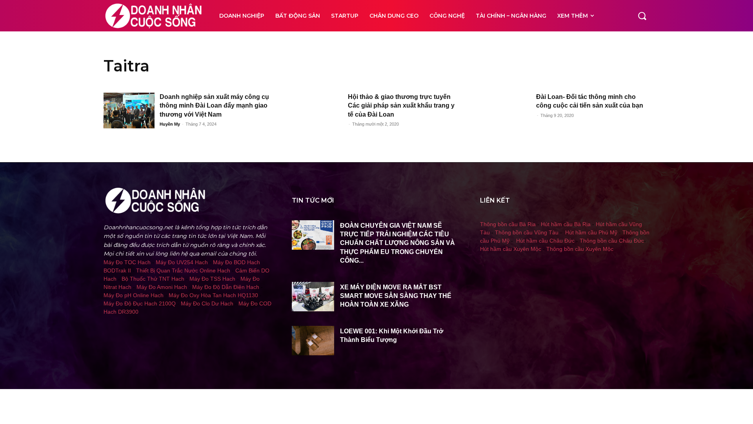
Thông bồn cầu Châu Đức (612, 241)
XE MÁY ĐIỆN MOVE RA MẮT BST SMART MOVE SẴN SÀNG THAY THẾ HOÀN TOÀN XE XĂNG (395, 296)
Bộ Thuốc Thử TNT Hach (153, 279)
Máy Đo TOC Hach (127, 262)
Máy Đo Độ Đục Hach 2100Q (140, 303)
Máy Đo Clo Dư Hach (207, 303)
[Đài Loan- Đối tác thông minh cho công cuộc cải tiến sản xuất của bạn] (505, 110)
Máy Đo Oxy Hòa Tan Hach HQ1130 (213, 295)
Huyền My (170, 124)
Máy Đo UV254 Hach (182, 262)
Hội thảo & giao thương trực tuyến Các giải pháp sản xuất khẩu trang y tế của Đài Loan (401, 105)
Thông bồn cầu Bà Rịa (508, 224)
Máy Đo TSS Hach (212, 279)
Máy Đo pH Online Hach (134, 295)
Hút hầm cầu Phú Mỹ (591, 232)
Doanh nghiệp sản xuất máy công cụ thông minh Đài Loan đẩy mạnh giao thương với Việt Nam (214, 105)
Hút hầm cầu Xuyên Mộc (510, 249)
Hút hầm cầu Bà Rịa (566, 224)
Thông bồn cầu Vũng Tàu (526, 232)
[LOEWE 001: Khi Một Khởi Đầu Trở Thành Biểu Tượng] (313, 341)
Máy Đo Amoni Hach (161, 287)
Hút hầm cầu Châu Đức (545, 241)
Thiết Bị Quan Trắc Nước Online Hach (183, 270)
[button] (642, 15)
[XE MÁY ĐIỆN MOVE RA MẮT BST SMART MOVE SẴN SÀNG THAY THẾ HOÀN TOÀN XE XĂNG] (313, 297)
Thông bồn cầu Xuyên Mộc (579, 249)
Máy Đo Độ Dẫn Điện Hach (225, 287)
